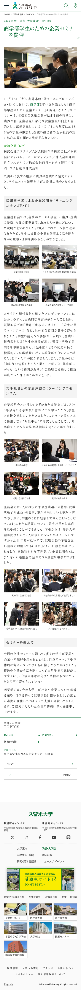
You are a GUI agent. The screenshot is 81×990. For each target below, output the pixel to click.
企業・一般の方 (69, 897)
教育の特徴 (10, 742)
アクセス (48, 968)
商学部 (35, 104)
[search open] (66, 5)
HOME (7, 14)
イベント (59, 861)
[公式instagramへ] (26, 837)
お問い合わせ (65, 968)
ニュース (46, 861)
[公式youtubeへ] (54, 837)
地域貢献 (47, 855)
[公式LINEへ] (68, 837)
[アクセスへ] (75, 5)
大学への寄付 (30, 968)
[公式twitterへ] (12, 837)
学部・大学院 (18, 14)
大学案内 (22, 848)
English (8, 984)
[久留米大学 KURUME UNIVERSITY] (25, 5)
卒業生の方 (34, 897)
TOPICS (30, 14)
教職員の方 (51, 897)
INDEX (9, 735)
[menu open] (6, 5)
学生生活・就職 (25, 855)
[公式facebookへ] (40, 837)
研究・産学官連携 (26, 861)
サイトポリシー (24, 974)
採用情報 (12, 968)
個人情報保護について (52, 974)
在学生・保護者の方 (14, 897)
